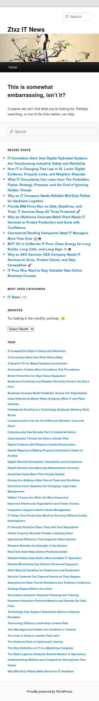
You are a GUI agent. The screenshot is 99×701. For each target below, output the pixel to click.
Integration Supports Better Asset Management (39, 510)
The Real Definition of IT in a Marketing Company (40, 648)
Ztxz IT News (26, 29)
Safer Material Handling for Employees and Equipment (43, 570)
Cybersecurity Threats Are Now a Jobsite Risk (38, 438)
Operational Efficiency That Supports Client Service (42, 539)
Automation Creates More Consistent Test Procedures (43, 369)
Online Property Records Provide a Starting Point (40, 533)
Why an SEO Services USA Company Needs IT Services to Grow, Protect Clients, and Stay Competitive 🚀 (44, 259)
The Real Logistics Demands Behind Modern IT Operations (47, 654)
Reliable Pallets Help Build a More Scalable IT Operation (44, 558)
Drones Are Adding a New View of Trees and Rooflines (44, 480)
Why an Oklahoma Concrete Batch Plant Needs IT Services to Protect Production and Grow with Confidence (46, 222)
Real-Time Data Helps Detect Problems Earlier (38, 552)
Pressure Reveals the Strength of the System (37, 545)
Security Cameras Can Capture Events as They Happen (44, 576)
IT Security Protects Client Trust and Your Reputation (43, 527)
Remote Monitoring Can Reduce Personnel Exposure (43, 564)
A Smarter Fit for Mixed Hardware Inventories (37, 363)
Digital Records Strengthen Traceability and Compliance (45, 462)
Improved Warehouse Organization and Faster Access (43, 503)
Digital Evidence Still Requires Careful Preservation (42, 444)
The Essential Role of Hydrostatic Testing (35, 641)
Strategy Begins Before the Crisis (30, 589)
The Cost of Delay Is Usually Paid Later (33, 635)
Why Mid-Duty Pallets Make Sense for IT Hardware (41, 671)
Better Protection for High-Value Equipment (37, 376)
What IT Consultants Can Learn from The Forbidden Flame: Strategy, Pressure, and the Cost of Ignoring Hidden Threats (48, 184)
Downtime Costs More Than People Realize (36, 474)
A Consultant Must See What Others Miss (35, 357)
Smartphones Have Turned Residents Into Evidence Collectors (49, 582)
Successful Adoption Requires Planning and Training (43, 595)
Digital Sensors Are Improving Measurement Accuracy (43, 468)
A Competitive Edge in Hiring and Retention (37, 351)
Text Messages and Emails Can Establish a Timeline (42, 629)
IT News (14, 296)
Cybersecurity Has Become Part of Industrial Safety (42, 432)
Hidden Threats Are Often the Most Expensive (38, 497)
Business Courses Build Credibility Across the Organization (47, 393)
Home (13, 67)
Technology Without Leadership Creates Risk (38, 623)
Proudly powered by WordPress (49, 691)
